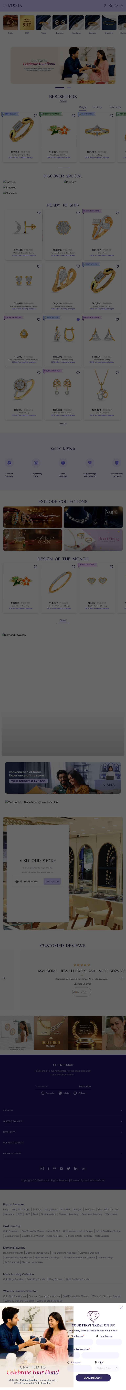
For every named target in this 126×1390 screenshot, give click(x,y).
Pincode (76, 1362)
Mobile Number (80, 1349)
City (101, 1362)
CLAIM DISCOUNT (93, 1377)
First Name (77, 1336)
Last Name (106, 1336)
